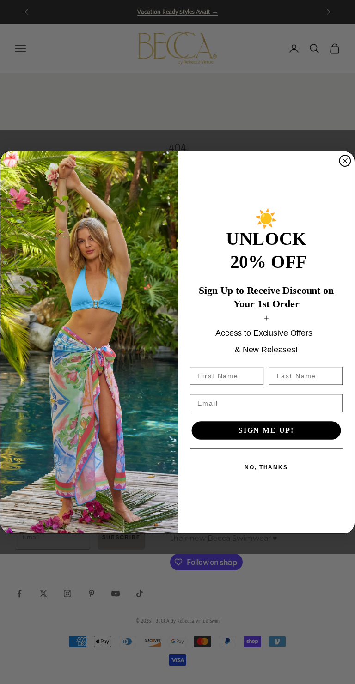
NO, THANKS (266, 467)
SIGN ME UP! (266, 430)
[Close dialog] (345, 160)
